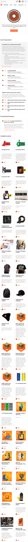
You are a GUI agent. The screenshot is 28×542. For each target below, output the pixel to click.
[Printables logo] (1, 5)
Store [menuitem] (11, 4)
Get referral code (10, 130)
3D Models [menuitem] (6, 4)
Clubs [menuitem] (15, 4)
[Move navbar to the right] (27, 5)
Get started (14, 30)
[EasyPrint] (17, 1)
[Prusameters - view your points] (19, 1)
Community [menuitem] (20, 4)
